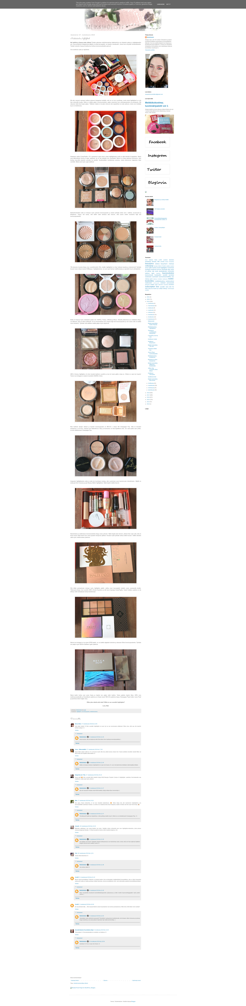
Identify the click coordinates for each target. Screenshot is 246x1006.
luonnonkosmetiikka (165, 276)
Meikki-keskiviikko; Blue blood (153, 379)
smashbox (171, 284)
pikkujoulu (147, 284)
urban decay (163, 288)
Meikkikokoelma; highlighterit (152, 327)
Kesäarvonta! (157, 237)
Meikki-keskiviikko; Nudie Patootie (153, 324)
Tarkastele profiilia (150, 50)
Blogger (133, 1001)
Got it (168, 4)
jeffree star (150, 271)
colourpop (149, 266)
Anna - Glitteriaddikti (80, 749)
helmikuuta (151, 387)
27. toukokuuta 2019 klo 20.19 (94, 775)
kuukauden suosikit (161, 275)
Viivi (76, 853)
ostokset (162, 283)
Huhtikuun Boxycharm (151, 342)
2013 (148, 404)
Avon (146, 259)
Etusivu (105, 980)
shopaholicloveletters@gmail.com (154, 94)
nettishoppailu (156, 282)
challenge (171, 263)
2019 (148, 301)
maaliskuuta (151, 385)
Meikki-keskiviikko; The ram (153, 345)
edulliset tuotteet (170, 266)
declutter (156, 266)
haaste (158, 267)
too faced (153, 288)
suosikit (162, 286)
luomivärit (155, 276)
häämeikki (159, 269)
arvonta (162, 261)
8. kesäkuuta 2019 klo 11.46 (96, 737)
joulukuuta (151, 303)
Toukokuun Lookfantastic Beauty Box (152, 332)
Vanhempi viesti (136, 980)
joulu (156, 271)
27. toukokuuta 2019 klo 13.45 (89, 724)
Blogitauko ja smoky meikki (161, 199)
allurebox (171, 260)
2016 (148, 397)
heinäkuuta (151, 314)
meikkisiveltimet (170, 281)
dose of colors (162, 266)
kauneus (158, 273)
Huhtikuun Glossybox (151, 374)
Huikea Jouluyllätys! (159, 227)
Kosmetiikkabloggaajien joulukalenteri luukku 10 (160, 219)
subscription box (152, 287)
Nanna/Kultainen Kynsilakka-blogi (84, 930)
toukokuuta (151, 319)
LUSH (160, 260)
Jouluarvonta (157, 246)
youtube (147, 290)
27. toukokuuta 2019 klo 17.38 (94, 749)
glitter (150, 267)
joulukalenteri (163, 271)
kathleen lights (149, 273)
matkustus (165, 279)
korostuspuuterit (85, 711)
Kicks (156, 260)
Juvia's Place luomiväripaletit (152, 353)
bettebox (157, 263)
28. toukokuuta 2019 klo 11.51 (85, 853)
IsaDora (151, 260)
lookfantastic (148, 276)
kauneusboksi (168, 273)
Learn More (160, 4)
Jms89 (77, 877)
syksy (167, 286)
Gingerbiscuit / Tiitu (80, 775)
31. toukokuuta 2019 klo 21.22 (87, 877)
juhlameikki (171, 271)
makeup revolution (157, 279)
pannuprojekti (170, 283)
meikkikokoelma (93, 711)
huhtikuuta (151, 383)
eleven (147, 267)
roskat (152, 284)
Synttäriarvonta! (152, 377)
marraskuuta (151, 305)
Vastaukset (79, 733)
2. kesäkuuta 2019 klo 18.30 (86, 904)
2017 (148, 395)
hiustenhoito (170, 267)
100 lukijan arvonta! (159, 209)
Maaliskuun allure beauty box (152, 360)
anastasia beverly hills (152, 261)
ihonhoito (164, 269)
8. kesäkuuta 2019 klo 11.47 (96, 788)
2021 (148, 297)
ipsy (169, 269)
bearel (166, 261)
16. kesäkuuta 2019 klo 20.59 (97, 941)
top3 (158, 288)
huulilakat (147, 269)
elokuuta (150, 312)
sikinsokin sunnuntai (163, 284)
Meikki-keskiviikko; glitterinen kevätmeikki (153, 364)
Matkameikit (151, 321)
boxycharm (164, 263)
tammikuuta (151, 390)
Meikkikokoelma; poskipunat (152, 356)
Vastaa (77, 730)
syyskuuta (151, 310)
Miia (76, 800)
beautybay (171, 261)
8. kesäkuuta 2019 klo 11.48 (96, 839)
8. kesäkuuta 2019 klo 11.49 (96, 890)
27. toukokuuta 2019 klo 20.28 (85, 800)
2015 (148, 399)
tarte (170, 286)
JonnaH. (77, 826)
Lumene (165, 260)
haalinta (154, 267)
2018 (148, 392)
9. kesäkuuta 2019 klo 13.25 (101, 930)
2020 (148, 299)
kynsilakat (171, 275)
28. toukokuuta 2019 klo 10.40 (88, 826)
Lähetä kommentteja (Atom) (81, 983)
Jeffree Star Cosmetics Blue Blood (153, 370)
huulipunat (153, 269)
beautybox (149, 264)
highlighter (79, 711)
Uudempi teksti (75, 980)
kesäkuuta (151, 317)
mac (173, 276)
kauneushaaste (149, 275)
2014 (148, 401)
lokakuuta (151, 308)
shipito (156, 284)
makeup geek (149, 279)
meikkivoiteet (148, 283)
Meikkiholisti (83, 737)
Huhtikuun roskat (152, 339)
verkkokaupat (170, 288)
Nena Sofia (78, 724)
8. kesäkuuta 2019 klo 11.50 (96, 916)
